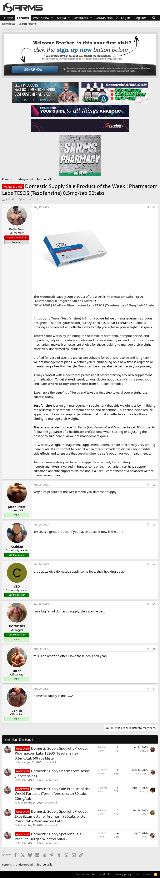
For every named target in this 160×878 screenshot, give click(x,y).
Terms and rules (101, 874)
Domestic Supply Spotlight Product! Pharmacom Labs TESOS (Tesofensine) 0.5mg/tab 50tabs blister (52, 753)
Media (61, 18)
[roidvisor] (80, 111)
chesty (144, 791)
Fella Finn (11, 199)
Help (137, 874)
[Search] (154, 18)
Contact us (82, 874)
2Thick (144, 751)
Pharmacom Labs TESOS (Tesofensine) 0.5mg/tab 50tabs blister (89, 298)
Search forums (27, 24)
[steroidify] (80, 125)
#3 (154, 524)
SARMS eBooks (106, 18)
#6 (154, 649)
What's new (41, 18)
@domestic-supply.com (56, 296)
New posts (8, 24)
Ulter (145, 814)
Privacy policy (123, 874)
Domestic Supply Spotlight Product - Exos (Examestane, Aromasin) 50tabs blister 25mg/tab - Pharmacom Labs (52, 816)
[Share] (148, 207)
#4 (154, 564)
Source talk (50, 762)
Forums (23, 18)
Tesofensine (43, 336)
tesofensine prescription (136, 379)
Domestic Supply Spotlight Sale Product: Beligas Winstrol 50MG (48, 836)
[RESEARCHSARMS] (114, 92)
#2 (154, 485)
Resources (80, 18)
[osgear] (80, 154)
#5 (154, 604)
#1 (154, 207)
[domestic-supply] (45, 92)
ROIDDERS (141, 773)
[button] (52, 18)
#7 (154, 688)
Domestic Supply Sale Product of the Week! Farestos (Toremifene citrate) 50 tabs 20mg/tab (52, 793)
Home (8, 18)
